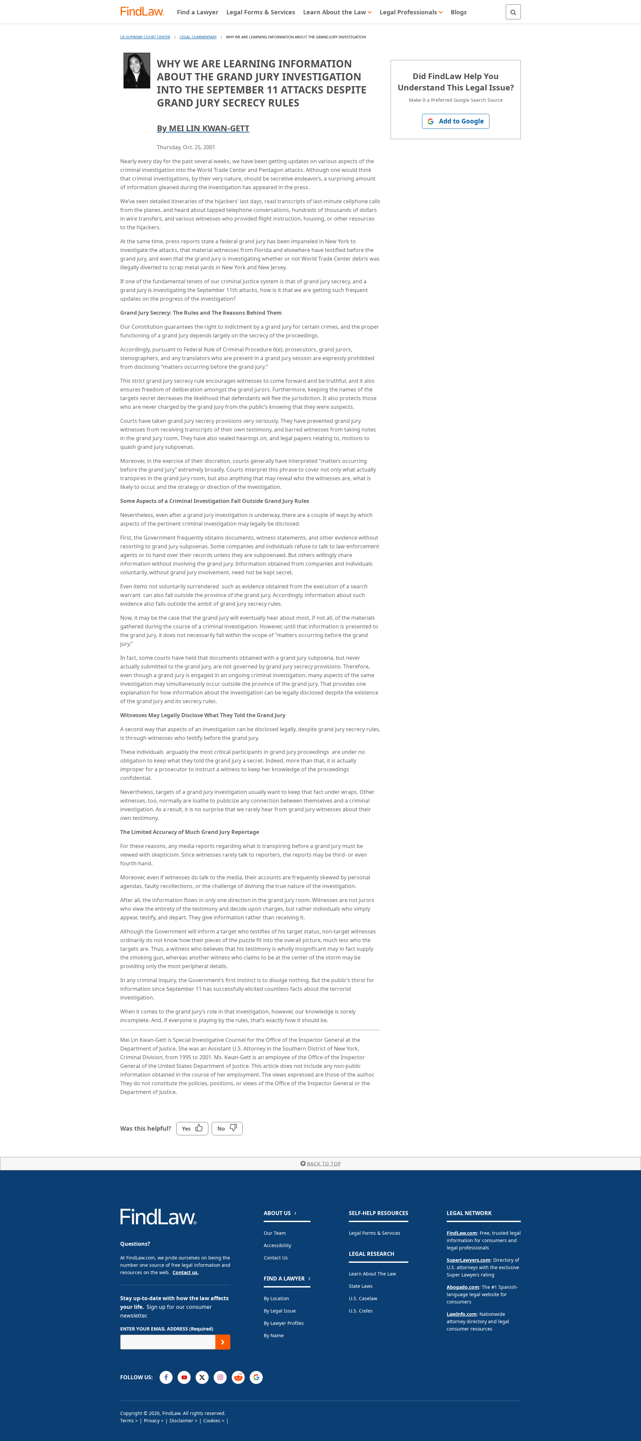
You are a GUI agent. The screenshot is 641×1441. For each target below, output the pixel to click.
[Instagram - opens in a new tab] (220, 1377)
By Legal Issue (280, 1311)
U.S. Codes (361, 1311)
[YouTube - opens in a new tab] (184, 1377)
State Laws (361, 1286)
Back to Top (324, 1163)
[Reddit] (238, 1377)
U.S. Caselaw (363, 1298)
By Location (276, 1298)
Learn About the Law (372, 1273)
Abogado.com (463, 1287)
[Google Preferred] (256, 1377)
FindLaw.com (462, 1233)
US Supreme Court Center (145, 36)
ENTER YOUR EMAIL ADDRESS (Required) (166, 1329)
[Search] (513, 11)
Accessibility (277, 1245)
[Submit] (222, 1342)
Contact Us (276, 1257)
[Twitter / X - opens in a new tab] (202, 1377)
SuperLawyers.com (468, 1260)
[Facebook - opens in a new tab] (166, 1377)
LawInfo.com (462, 1314)
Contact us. (186, 1272)
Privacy (152, 1420)
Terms (127, 1420)
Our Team (275, 1233)
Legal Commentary (198, 36)
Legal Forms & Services (374, 1233)
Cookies (211, 1420)
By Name (274, 1335)
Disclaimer (181, 1420)
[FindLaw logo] (145, 12)
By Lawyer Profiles (284, 1323)
